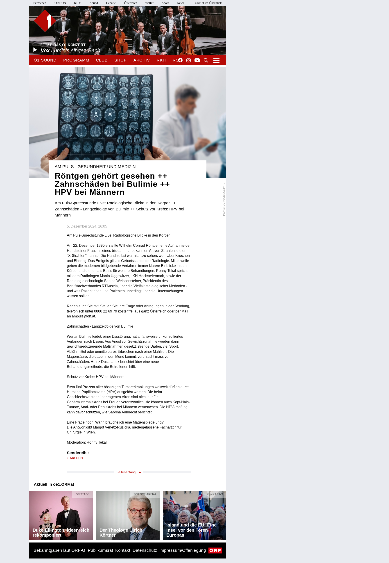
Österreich (130, 3)
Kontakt (122, 550)
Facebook (180, 60)
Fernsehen (39, 3)
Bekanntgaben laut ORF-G (59, 550)
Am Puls (76, 458)
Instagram (188, 60)
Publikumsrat (100, 550)
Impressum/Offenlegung (182, 550)
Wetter (149, 3)
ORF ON (60, 3)
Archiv (141, 60)
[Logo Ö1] (45, 20)
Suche (206, 60)
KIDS (77, 3)
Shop (120, 60)
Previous (32, 514)
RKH (161, 60)
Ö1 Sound (45, 60)
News (180, 3)
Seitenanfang (126, 472)
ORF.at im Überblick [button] (208, 3)
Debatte (111, 3)
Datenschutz (145, 550)
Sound (94, 3)
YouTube (197, 60)
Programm (76, 60)
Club (102, 60)
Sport (165, 3)
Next (222, 514)
